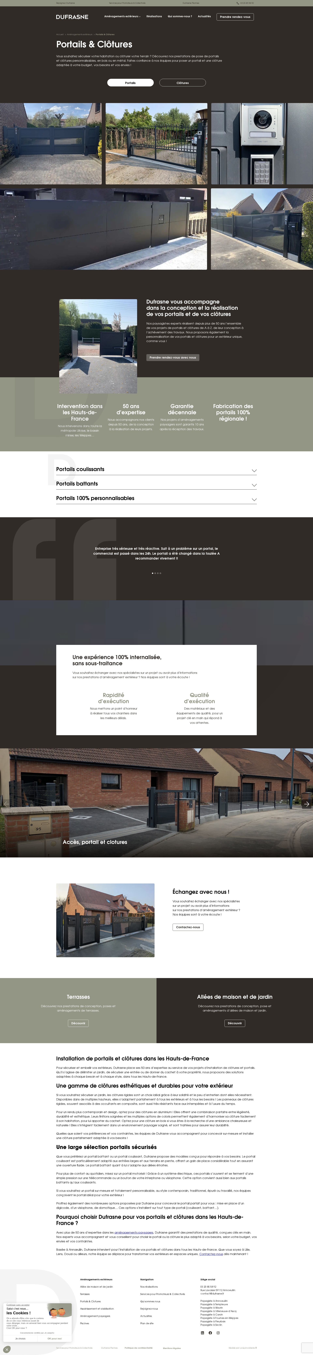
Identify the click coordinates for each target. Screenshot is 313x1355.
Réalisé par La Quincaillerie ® (243, 1348)
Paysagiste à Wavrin (212, 1308)
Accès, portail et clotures (95, 842)
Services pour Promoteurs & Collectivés (127, 3)
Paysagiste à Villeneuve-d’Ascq (218, 1311)
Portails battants (77, 484)
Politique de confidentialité (139, 1348)
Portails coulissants (80, 469)
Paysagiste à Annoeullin (214, 1301)
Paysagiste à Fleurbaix (213, 1322)
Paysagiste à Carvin (212, 1315)
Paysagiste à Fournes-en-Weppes (219, 1318)
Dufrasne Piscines (191, 3)
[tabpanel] (156, 303)
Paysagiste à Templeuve (214, 1305)
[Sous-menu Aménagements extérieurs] (140, 16)
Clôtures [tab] (183, 83)
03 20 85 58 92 (247, 3)
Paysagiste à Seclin (211, 1325)
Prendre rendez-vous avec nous (173, 357)
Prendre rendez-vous (235, 17)
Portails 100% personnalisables (95, 498)
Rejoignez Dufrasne (65, 3)
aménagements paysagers (133, 1232)
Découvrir (78, 1023)
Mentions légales (172, 1348)
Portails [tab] (130, 83)
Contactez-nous (188, 927)
